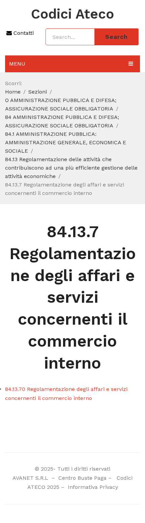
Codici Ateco (72, 14)
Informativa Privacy (92, 487)
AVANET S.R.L (31, 478)
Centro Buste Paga (82, 478)
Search (116, 36)
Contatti (23, 33)
